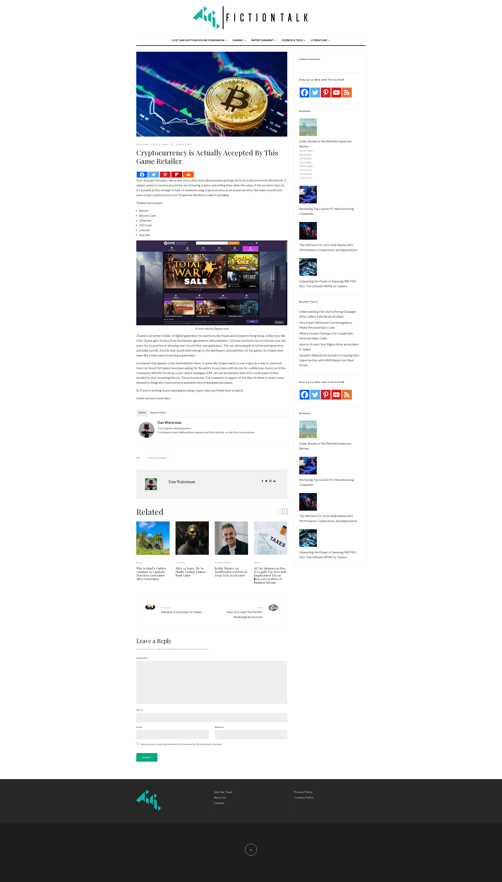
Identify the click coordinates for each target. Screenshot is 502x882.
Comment (142, 657)
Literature (319, 40)
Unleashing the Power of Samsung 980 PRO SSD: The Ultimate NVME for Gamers (327, 283)
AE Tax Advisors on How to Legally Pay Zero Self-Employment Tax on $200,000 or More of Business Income (270, 575)
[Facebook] (142, 175)
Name (139, 709)
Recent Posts (158, 412)
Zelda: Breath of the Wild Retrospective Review (325, 144)
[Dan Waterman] (146, 430)
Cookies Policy (304, 797)
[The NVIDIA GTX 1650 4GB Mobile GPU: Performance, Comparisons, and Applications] (308, 231)
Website (219, 727)
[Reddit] (188, 175)
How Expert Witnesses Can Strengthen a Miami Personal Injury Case (325, 325)
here (167, 398)
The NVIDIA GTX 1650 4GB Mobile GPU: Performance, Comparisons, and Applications (328, 247)
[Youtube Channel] (336, 92)
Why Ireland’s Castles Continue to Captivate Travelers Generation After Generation (151, 574)
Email (139, 727)
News (165, 144)
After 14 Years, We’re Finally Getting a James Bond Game (191, 572)
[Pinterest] (165, 175)
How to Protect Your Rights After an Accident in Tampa (329, 347)
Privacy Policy (303, 792)
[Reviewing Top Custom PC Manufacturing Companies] (308, 194)
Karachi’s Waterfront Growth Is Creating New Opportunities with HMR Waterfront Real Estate (329, 360)
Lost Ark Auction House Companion (198, 40)
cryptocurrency (158, 458)
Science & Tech (292, 40)
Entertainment (262, 40)
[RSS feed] (347, 92)
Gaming (237, 40)
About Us (220, 797)
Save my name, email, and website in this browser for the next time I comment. (181, 744)
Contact (219, 803)
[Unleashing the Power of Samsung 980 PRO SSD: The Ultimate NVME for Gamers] (308, 267)
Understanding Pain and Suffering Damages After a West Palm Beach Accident (327, 314)
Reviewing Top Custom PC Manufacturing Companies (326, 211)
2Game (141, 203)
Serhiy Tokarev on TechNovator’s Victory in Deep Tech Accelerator (231, 572)
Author (142, 412)
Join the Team (223, 792)
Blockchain (142, 144)
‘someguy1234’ (203, 373)
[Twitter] (153, 175)
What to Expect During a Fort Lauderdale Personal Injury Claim (326, 336)
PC (172, 144)
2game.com (221, 328)
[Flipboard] (176, 175)
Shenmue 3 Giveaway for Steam (181, 610)
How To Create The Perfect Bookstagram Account (245, 612)
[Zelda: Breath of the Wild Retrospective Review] (308, 127)
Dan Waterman (169, 422)
